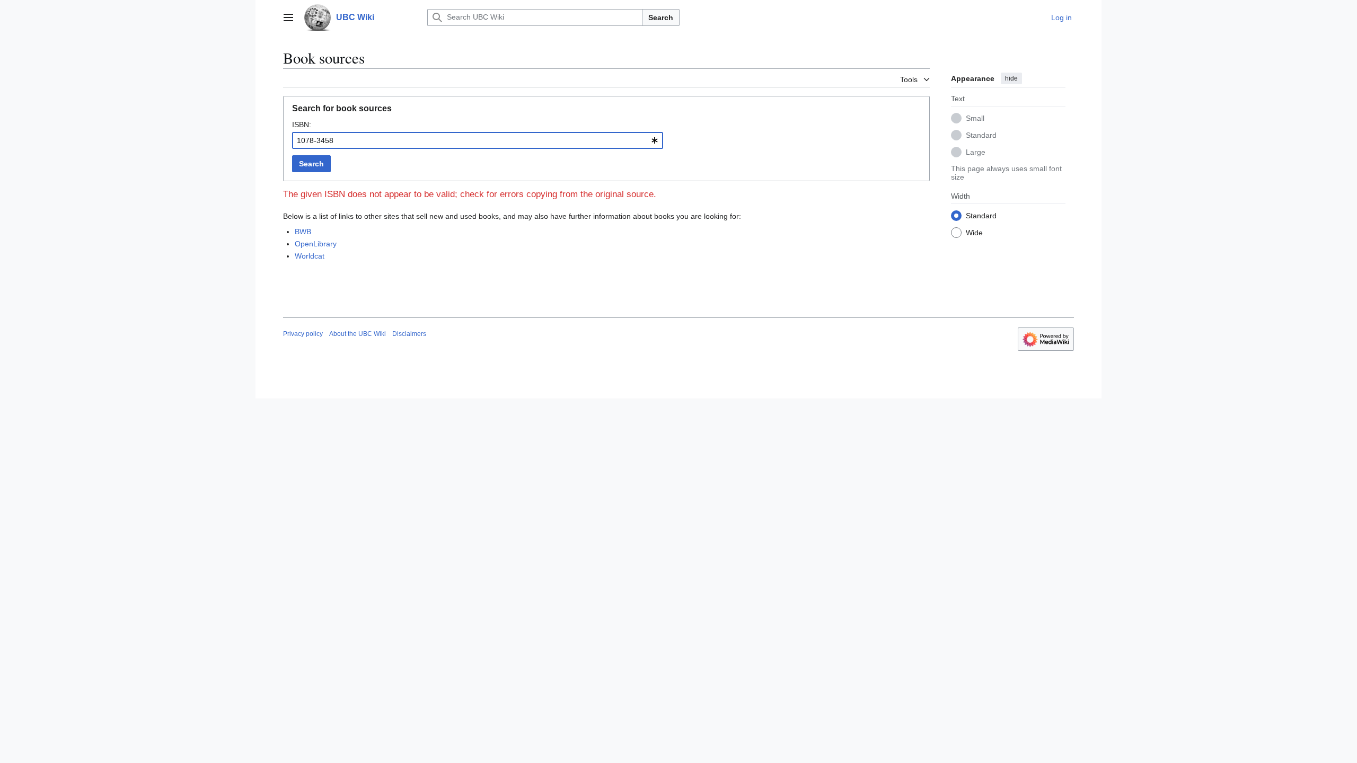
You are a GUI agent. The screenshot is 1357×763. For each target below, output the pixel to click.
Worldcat (309, 256)
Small (975, 118)
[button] (288, 17)
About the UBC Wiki (357, 334)
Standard (981, 135)
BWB (303, 231)
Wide (974, 232)
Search (660, 17)
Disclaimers (409, 334)
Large (975, 152)
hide (1011, 78)
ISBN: (301, 124)
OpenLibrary (316, 243)
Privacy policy (303, 334)
